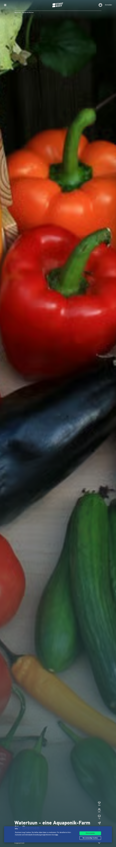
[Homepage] (58, 5)
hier (56, 835)
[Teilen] (99, 823)
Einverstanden (90, 833)
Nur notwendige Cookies (90, 838)
